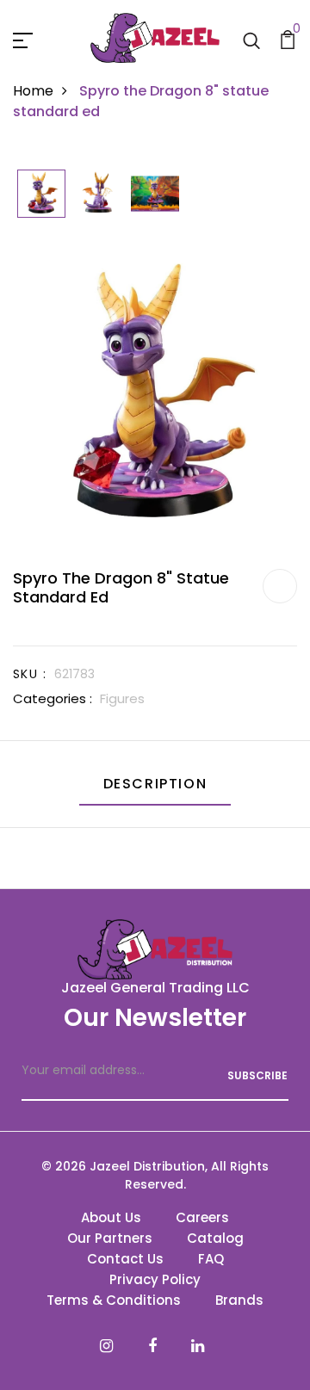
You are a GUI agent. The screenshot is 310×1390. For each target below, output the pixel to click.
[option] (41, 195)
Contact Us (125, 1259)
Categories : (52, 698)
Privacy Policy (155, 1279)
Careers (202, 1217)
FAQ (211, 1259)
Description (155, 784)
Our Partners (109, 1238)
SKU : (29, 674)
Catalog (215, 1238)
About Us (111, 1217)
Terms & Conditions (113, 1300)
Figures (122, 698)
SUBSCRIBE (257, 1075)
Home (33, 91)
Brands (239, 1300)
